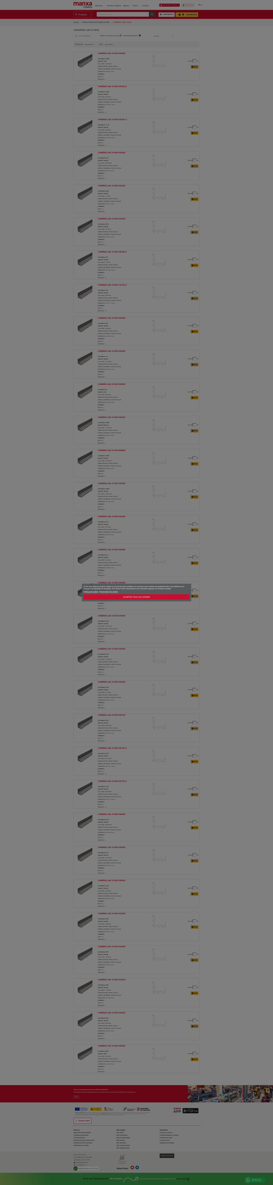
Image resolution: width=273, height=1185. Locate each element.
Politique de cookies (90, 592)
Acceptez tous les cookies (136, 597)
